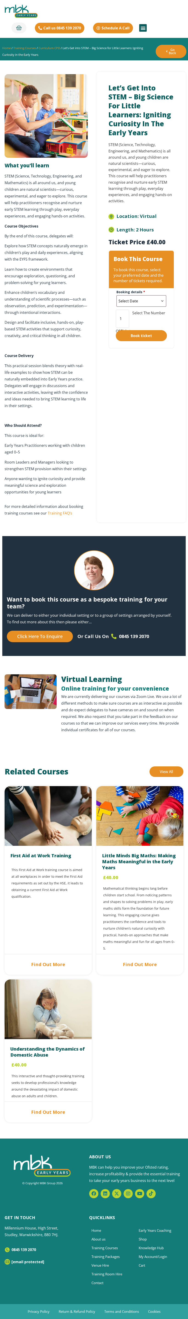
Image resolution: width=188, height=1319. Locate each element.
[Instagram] (128, 1193)
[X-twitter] (116, 1193)
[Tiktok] (151, 1193)
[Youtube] (139, 1193)
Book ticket (141, 335)
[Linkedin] (105, 1193)
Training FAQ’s (60, 513)
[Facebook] (93, 1193)
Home (6, 48)
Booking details (130, 292)
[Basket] (18, 27)
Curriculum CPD (49, 48)
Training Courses (24, 48)
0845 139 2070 (23, 1249)
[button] (143, 28)
